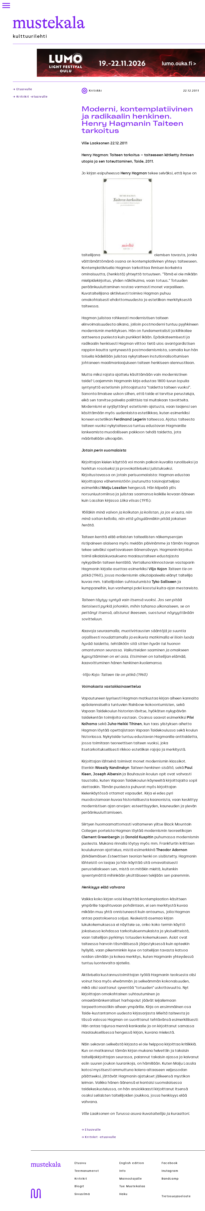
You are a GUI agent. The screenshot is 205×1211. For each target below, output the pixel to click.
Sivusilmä (82, 1194)
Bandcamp (170, 1178)
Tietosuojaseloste (176, 1196)
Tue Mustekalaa (132, 1186)
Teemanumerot (86, 1171)
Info (122, 1171)
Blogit (79, 1186)
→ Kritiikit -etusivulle (30, 96)
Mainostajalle (130, 1178)
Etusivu (80, 1163)
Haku (123, 1194)
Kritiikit (80, 1178)
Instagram (170, 1171)
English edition (131, 1163)
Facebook (170, 1163)
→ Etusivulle (22, 89)
